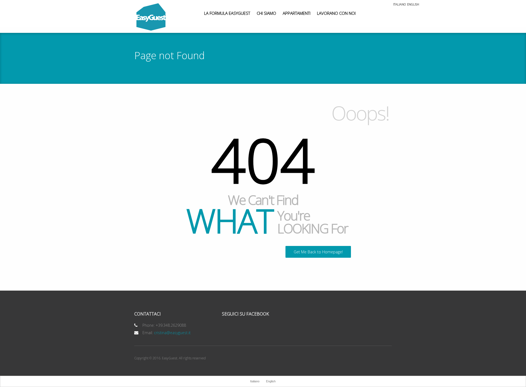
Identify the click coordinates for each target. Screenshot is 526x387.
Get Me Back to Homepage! (318, 251)
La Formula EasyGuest (227, 13)
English (413, 4)
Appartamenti (296, 13)
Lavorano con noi (336, 13)
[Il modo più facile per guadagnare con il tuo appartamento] (151, 17)
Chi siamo (266, 13)
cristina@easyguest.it (172, 332)
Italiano (399, 4)
